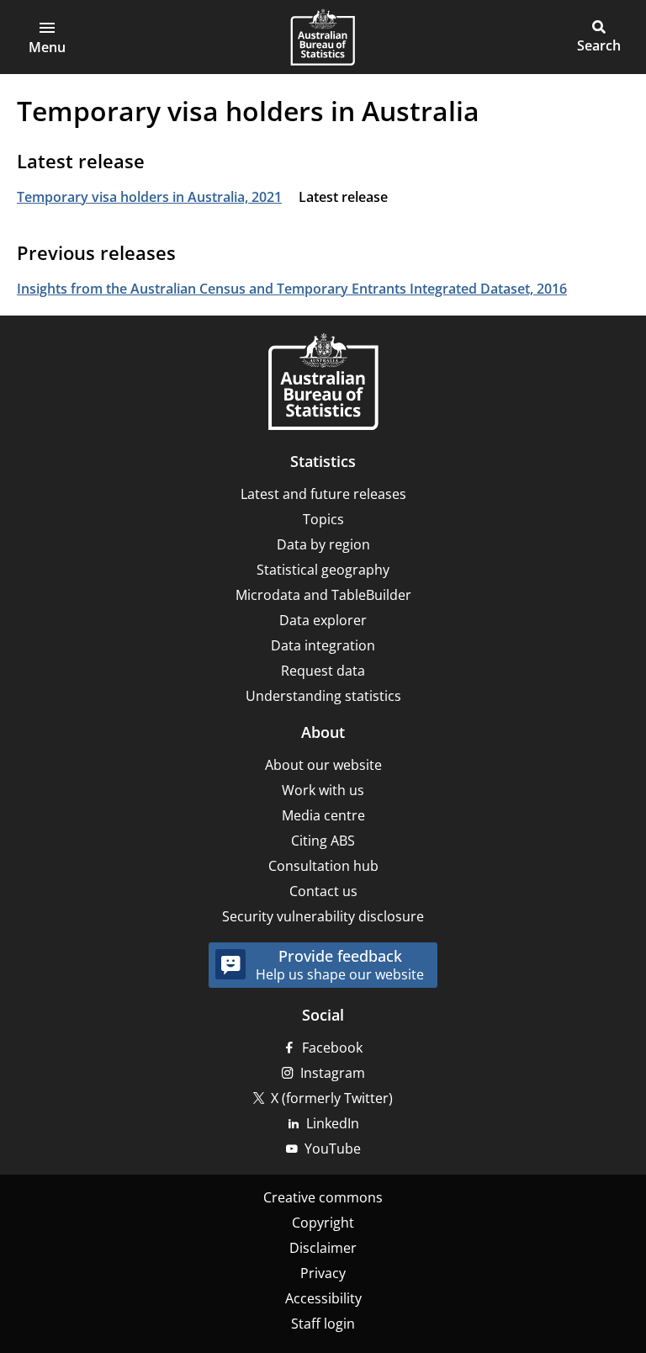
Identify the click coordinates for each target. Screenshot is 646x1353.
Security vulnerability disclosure (323, 916)
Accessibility (323, 1298)
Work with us (323, 790)
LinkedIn (332, 1123)
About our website (323, 765)
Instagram (332, 1073)
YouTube (332, 1148)
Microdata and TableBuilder (323, 595)
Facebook (332, 1047)
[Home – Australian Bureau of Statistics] (323, 383)
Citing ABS (323, 840)
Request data (323, 670)
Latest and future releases (323, 494)
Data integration (323, 645)
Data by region (323, 544)
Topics (323, 519)
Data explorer (323, 620)
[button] (47, 37)
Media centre (323, 815)
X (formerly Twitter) (332, 1098)
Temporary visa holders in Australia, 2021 (149, 197)
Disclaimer (323, 1248)
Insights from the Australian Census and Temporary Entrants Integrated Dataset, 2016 (292, 288)
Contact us (323, 891)
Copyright (323, 1222)
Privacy (323, 1273)
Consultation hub (323, 866)
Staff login (323, 1323)
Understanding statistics (323, 696)
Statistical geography (323, 569)
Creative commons (323, 1197)
